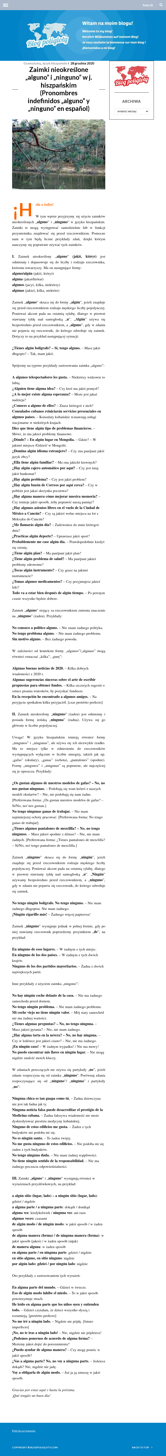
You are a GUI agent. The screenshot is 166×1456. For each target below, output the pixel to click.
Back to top (140, 1447)
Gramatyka (32, 63)
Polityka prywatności (23, 1430)
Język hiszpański (54, 63)
